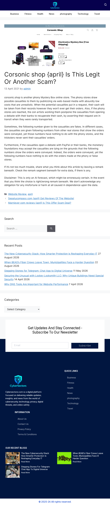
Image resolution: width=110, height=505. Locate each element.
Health (40, 14)
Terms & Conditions (27, 434)
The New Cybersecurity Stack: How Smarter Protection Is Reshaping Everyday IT (50, 253)
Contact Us (23, 424)
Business (14, 14)
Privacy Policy (24, 429)
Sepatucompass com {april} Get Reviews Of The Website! (41, 198)
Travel (97, 14)
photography (66, 14)
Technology (83, 14)
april (30, 194)
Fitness (28, 14)
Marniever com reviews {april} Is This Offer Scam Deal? (39, 202)
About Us (22, 419)
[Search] (51, 228)
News (51, 14)
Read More (25, 462)
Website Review (17, 194)
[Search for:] (25, 228)
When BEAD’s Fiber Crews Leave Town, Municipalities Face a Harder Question (49, 262)
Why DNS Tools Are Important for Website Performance (36, 284)
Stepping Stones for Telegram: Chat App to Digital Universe (38, 270)
